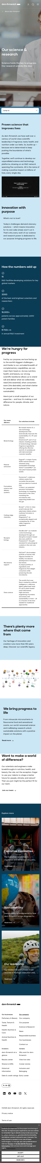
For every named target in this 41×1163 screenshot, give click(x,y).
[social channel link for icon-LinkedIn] (4, 1093)
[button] (33, 4)
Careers (22, 1049)
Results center (7, 1059)
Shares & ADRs (7, 1064)
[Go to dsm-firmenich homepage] (11, 4)
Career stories (24, 1064)
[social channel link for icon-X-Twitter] (25, 1093)
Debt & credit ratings (10, 1075)
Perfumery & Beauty (9, 1018)
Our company (24, 1014)
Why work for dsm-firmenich (26, 1053)
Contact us (23, 1044)
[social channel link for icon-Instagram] (20, 1093)
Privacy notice (7, 1113)
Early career (24, 1075)
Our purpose (24, 1022)
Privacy (10, 1144)
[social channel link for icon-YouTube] (14, 1093)
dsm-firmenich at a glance (9, 1053)
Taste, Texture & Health (8, 1024)
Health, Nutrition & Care (9, 1031)
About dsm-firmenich (12, 11)
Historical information (6, 1069)
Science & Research (27, 1027)
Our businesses (7, 1014)
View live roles (24, 1059)
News (21, 1031)
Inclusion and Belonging (24, 1069)
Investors (5, 1049)
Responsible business (27, 1036)
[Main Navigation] (37, 4)
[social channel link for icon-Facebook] (9, 1093)
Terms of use (7, 1120)
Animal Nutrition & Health (9, 1038)
